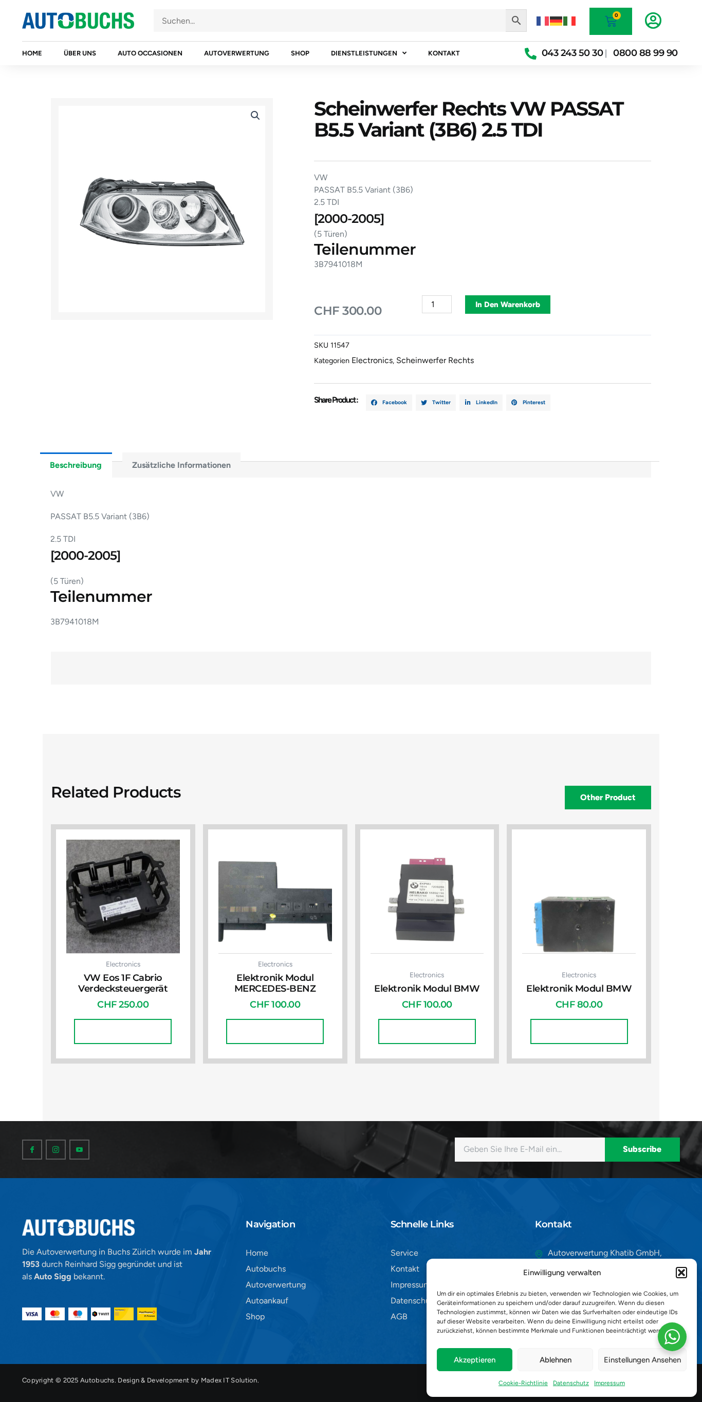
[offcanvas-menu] (653, 20)
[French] (543, 20)
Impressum (609, 1383)
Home (32, 53)
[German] (556, 20)
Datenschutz (571, 1383)
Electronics (372, 360)
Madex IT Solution (229, 1380)
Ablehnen (555, 1360)
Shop (300, 53)
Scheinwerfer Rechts (435, 360)
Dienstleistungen (364, 53)
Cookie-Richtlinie (523, 1383)
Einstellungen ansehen (642, 1360)
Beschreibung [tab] (76, 465)
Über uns (80, 53)
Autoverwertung (236, 53)
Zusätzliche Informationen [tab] (181, 465)
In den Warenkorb (507, 304)
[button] (681, 1272)
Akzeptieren (474, 1360)
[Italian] (570, 20)
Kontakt (444, 53)
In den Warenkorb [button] (122, 1031)
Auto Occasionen (150, 53)
